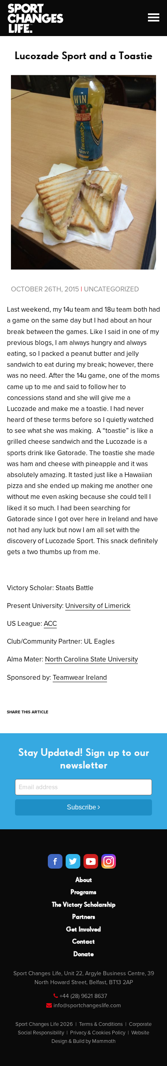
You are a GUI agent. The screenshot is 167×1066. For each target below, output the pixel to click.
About (83, 880)
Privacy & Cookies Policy (97, 1033)
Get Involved (83, 930)
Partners (83, 917)
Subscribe (82, 807)
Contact (83, 942)
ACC (50, 623)
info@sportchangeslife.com (87, 1005)
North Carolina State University (91, 659)
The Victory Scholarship (84, 905)
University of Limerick (98, 605)
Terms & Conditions (101, 1024)
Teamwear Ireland (80, 677)
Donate (83, 954)
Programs (83, 892)
